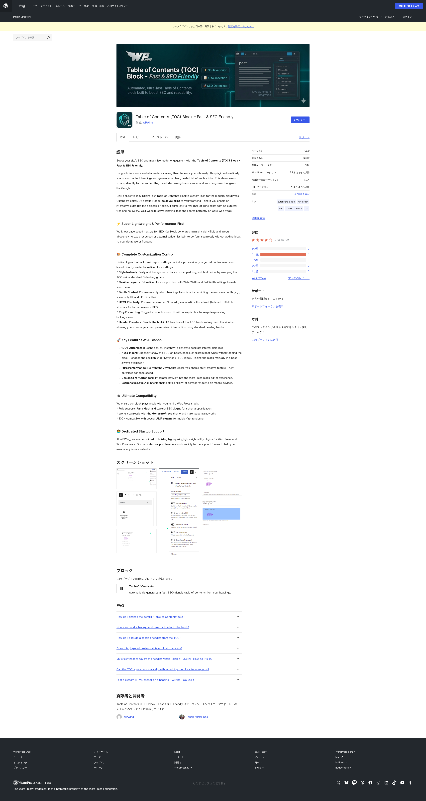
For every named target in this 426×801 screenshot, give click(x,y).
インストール (160, 137)
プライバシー (20, 767)
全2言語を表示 (302, 194)
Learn (177, 751)
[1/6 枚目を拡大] (152, 472)
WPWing (148, 122)
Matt (339, 757)
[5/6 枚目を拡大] (237, 472)
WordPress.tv (183, 767)
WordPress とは (22, 751)
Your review (259, 278)
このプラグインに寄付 (265, 339)
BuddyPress (343, 767)
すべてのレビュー (299, 278)
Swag (259, 767)
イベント (259, 757)
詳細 (122, 137)
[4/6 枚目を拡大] (194, 472)
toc (306, 208)
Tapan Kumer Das (197, 716)
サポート (304, 137)
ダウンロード (300, 119)
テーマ (97, 757)
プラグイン (100, 762)
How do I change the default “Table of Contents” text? (150, 616)
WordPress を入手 (409, 5)
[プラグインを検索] (48, 37)
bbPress (341, 762)
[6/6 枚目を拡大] (237, 502)
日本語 (48, 783)
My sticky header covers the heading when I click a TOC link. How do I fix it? (164, 658)
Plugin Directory (22, 16)
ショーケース (101, 751)
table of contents (294, 208)
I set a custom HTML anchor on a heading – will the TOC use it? (156, 680)
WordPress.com (345, 751)
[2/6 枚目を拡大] (152, 496)
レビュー (138, 137)
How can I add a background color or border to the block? (152, 627)
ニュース (18, 757)
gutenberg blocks (286, 201)
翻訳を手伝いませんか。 (241, 26)
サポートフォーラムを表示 (268, 306)
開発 (178, 137)
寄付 (258, 762)
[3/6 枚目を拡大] (152, 533)
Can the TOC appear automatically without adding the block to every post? (162, 669)
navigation (303, 201)
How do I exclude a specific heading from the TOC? (148, 638)
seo (281, 208)
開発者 (177, 762)
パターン (98, 767)
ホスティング (20, 762)
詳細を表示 (258, 218)
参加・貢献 (261, 751)
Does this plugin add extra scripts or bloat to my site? (149, 648)
